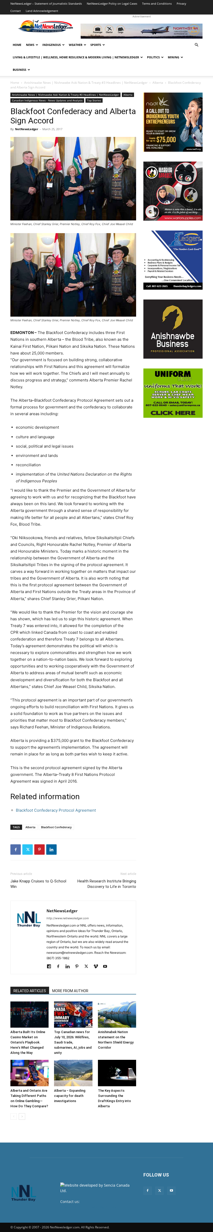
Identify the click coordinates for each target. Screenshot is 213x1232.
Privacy (181, 3)
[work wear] (173, 191)
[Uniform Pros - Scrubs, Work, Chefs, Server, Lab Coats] (173, 393)
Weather (75, 45)
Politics (153, 57)
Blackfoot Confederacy (56, 827)
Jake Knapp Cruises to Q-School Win (38, 884)
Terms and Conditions (157, 3)
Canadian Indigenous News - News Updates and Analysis (47, 100)
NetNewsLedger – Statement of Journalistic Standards (46, 3)
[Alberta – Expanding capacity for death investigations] (73, 1073)
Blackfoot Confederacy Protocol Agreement (56, 810)
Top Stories (94, 100)
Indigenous (51, 45)
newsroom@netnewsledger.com (88, 1207)
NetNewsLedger (26, 129)
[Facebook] (15, 849)
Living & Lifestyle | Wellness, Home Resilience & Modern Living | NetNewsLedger (76, 57)
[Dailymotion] (50, 967)
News (30, 45)
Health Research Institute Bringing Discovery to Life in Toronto (106, 884)
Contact (15, 11)
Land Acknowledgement (42, 11)
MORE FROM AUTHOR (70, 991)
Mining (173, 57)
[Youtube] (107, 967)
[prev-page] (13, 1116)
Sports (95, 45)
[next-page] (22, 1116)
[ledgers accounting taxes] (173, 260)
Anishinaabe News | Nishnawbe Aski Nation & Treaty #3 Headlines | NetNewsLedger (86, 82)
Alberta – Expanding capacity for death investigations (69, 1096)
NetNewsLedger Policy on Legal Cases (112, 3)
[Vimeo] (97, 967)
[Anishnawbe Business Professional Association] (173, 329)
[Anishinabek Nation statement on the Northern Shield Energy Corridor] (117, 1014)
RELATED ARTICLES (30, 991)
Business (19, 70)
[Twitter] (27, 849)
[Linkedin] (51, 849)
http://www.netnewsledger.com (67, 918)
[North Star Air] (142, 31)
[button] (196, 45)
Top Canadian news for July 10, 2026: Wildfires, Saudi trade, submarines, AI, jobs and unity (73, 1042)
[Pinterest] (39, 849)
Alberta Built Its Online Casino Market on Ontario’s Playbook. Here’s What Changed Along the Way (27, 1042)
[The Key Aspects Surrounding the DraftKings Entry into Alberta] (117, 1073)
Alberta (157, 82)
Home (17, 45)
